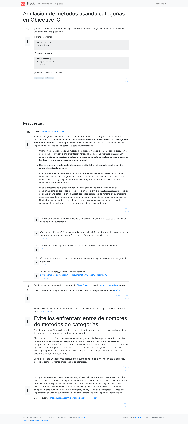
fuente (126, 81)
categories (49, 78)
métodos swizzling (109, 285)
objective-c (39, 78)
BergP (44, 265)
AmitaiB (126, 367)
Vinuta (126, 403)
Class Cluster (83, 285)
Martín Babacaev (122, 296)
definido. (118, 290)
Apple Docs (45, 311)
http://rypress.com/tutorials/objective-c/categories (74, 398)
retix (127, 78)
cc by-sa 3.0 (140, 417)
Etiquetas (58, 3)
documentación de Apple (52, 131)
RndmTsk (45, 278)
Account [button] (160, 3)
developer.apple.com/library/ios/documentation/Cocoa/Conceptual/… (73, 274)
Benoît (126, 208)
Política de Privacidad (39, 421)
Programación (45, 3)
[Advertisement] (81, 100)
